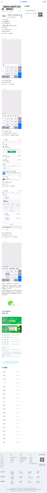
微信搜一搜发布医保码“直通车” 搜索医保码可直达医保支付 (4, 390)
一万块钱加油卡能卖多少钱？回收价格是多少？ (4, 382)
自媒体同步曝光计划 (13, 457)
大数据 (20, 482)
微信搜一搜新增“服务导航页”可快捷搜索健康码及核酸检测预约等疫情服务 (4, 408)
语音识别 (12, 478)
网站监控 (38, 482)
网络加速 (12, 472)
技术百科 (2, 465)
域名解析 (29, 472)
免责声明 (30, 458)
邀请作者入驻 (12, 458)
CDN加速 (38, 476)
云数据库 (20, 472)
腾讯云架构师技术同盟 (23, 458)
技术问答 (2, 458)
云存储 (38, 472)
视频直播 (12, 473)
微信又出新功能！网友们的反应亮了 (4, 394)
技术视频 (2, 462)
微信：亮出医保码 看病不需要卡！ (4, 386)
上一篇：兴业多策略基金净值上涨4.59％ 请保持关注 (10, 361)
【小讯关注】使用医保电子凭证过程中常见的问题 (4, 401)
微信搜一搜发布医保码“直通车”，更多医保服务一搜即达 (4, 375)
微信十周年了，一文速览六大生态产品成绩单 (4, 434)
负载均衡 (20, 481)
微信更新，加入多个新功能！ (4, 405)
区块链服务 (30, 471)
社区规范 (30, 457)
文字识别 (38, 481)
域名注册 (12, 471)
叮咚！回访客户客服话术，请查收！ (4, 416)
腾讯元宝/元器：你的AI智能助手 (4, 438)
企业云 (29, 476)
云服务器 (20, 471)
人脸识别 (12, 476)
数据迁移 (12, 483)
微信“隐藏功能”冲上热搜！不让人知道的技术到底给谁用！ (4, 442)
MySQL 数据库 (30, 477)
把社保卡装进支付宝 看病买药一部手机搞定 (4, 427)
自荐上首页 (12, 460)
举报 (21, 11)
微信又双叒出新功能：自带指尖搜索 (4, 397)
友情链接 (30, 462)
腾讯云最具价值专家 (23, 457)
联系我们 (30, 460)
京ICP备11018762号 (32, 490)
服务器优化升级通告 (4, 431)
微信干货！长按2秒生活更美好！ (4, 412)
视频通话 (12, 477)
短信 (28, 481)
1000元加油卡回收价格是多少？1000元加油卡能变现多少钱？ (4, 379)
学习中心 (2, 463)
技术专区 (2, 466)
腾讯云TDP (22, 462)
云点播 (12, 482)
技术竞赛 (11, 462)
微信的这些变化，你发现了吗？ (4, 371)
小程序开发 (30, 482)
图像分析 (20, 477)
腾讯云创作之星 (22, 460)
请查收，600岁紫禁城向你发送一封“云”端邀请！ (4, 423)
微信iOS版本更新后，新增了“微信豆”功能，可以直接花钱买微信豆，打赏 (4, 420)
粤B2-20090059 (26, 489)
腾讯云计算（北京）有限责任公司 (16, 490)
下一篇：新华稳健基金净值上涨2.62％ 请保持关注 (10, 362)
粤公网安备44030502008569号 (35, 489)
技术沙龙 (2, 460)
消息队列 (38, 471)
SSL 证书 (38, 477)
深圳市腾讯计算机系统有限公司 (11, 489)
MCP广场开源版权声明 (33, 463)
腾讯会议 (20, 476)
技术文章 (2, 457)
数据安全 (12, 481)
